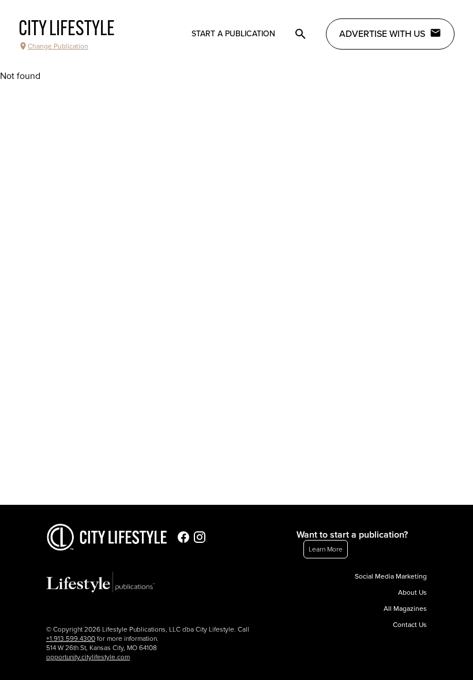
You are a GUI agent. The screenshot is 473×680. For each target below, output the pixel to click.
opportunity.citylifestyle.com (88, 657)
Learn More (326, 549)
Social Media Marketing (391, 576)
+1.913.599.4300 (70, 638)
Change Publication (58, 46)
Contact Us (410, 625)
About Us (412, 592)
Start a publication (233, 34)
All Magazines (405, 609)
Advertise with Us (382, 34)
